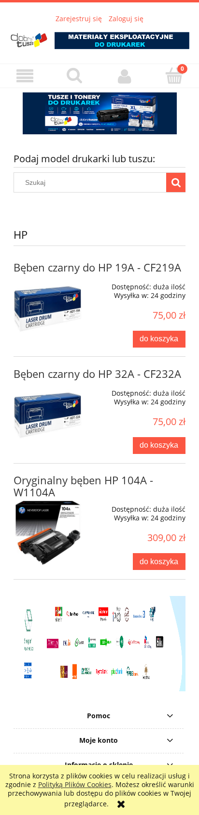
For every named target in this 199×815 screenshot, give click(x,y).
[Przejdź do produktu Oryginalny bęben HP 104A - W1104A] (48, 532)
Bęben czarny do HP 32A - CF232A (97, 373)
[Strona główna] (99, 37)
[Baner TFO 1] (99, 113)
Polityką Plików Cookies (75, 784)
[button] (25, 76)
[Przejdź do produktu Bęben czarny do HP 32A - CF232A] (48, 416)
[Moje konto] (124, 76)
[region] (99, 113)
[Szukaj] (175, 182)
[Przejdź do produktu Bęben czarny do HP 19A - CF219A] (48, 310)
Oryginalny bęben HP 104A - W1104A (83, 486)
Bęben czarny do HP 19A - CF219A (97, 267)
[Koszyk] (174, 75)
